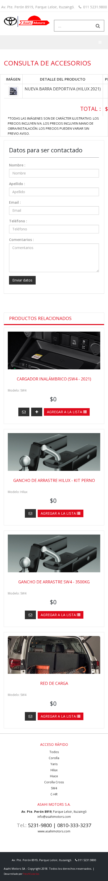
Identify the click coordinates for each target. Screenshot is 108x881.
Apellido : (17, 183)
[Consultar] (23, 412)
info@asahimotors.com (54, 817)
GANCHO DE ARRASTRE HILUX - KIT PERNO (54, 480)
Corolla (54, 758)
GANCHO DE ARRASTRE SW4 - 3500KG (54, 582)
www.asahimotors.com (54, 831)
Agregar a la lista (65, 411)
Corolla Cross (54, 782)
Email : (15, 202)
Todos (54, 752)
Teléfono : (18, 221)
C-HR (54, 794)
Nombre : (17, 165)
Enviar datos (22, 280)
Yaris (54, 764)
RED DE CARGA (54, 683)
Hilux (54, 770)
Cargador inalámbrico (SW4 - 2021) (54, 379)
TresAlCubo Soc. (31, 873)
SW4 (54, 788)
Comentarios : (21, 239)
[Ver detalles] (36, 412)
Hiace (54, 776)
